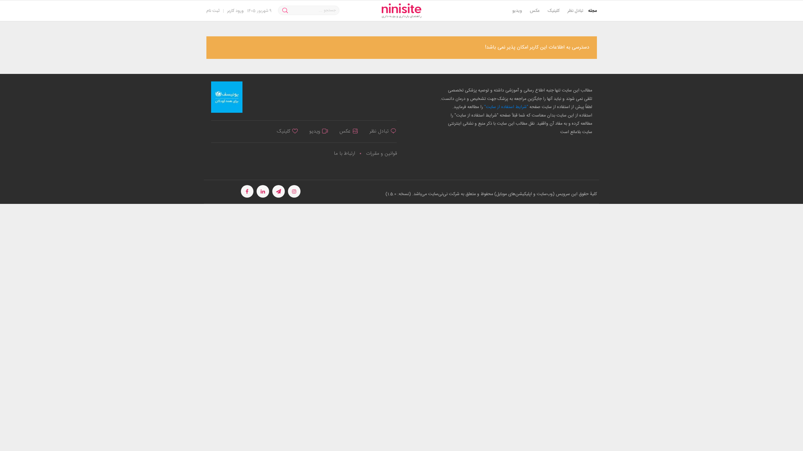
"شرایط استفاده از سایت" (505, 107)
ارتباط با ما (344, 153)
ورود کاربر (235, 11)
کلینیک (553, 11)
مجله (592, 11)
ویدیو (517, 11)
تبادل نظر (575, 11)
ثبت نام (213, 11)
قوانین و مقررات (381, 153)
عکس (535, 11)
